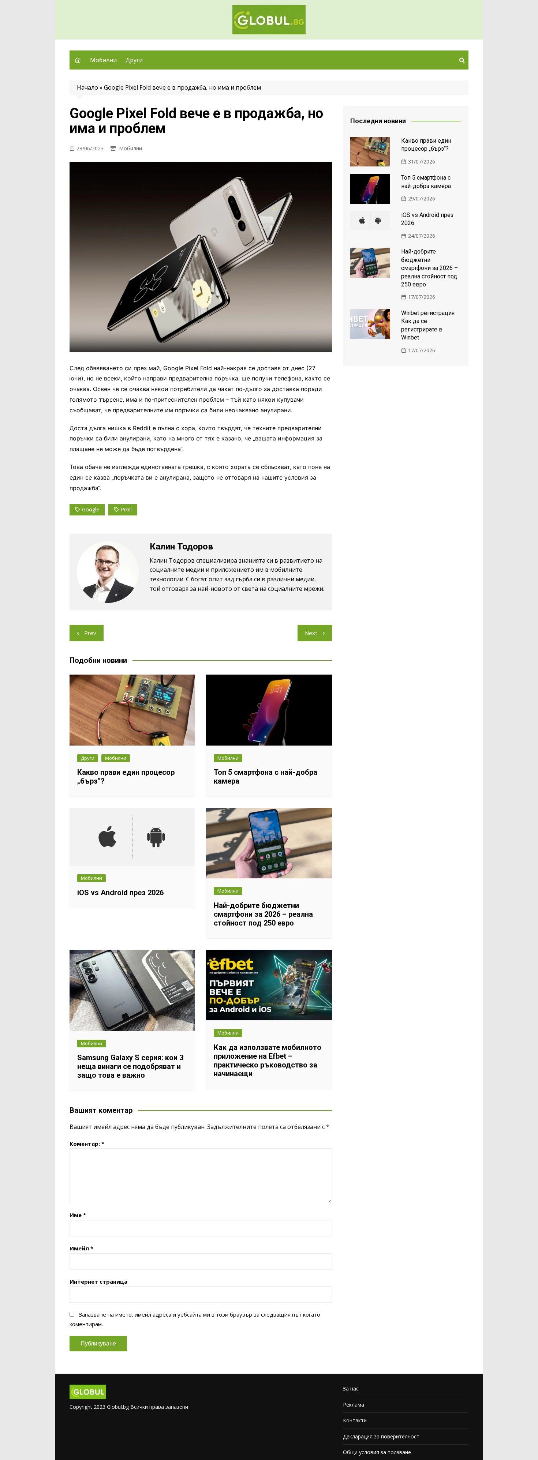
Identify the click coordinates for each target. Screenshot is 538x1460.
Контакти (355, 1420)
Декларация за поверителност (381, 1436)
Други (134, 60)
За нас (351, 1388)
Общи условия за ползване (377, 1452)
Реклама (353, 1404)
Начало (87, 87)
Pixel (126, 509)
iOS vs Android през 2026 (120, 892)
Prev (90, 633)
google (90, 509)
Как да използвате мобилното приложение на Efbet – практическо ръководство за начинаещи (267, 1060)
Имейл (81, 1248)
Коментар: (87, 1143)
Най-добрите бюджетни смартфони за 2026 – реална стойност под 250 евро (263, 914)
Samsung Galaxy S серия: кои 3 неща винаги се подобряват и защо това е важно (130, 1066)
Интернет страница (98, 1281)
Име (78, 1215)
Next (311, 633)
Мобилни (103, 60)
